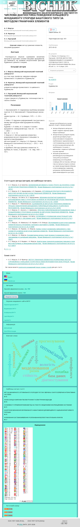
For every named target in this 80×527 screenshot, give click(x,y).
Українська (11, 281)
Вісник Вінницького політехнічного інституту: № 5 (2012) (41, 263)
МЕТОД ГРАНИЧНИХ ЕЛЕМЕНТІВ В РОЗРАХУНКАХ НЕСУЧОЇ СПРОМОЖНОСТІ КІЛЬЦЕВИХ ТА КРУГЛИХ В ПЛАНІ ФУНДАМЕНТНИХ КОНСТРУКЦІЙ (39, 261)
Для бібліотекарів (10, 331)
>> (10, 249)
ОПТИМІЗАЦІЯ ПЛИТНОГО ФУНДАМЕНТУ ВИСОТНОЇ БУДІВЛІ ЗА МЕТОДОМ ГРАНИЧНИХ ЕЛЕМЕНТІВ (40, 192)
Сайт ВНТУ (7, 320)
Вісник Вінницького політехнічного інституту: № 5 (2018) (41, 208)
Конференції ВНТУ (10, 312)
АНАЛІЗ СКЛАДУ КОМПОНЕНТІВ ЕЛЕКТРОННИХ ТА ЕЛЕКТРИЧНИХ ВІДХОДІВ (28, 400)
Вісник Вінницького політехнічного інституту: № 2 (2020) (41, 213)
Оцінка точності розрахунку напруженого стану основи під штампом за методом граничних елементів (39, 230)
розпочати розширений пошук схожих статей (35, 267)
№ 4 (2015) (22, 9)
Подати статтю (11, 297)
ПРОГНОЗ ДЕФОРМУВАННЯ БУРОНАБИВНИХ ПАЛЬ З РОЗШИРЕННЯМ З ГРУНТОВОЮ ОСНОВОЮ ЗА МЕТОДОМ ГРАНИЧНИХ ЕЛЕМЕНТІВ (42, 211)
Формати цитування (57, 70)
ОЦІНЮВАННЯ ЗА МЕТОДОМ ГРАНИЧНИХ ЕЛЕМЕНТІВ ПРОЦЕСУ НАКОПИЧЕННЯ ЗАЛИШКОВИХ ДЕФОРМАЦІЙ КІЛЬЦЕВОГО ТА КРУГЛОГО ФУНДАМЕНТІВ (39, 206)
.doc (25, 289)
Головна (6, 9)
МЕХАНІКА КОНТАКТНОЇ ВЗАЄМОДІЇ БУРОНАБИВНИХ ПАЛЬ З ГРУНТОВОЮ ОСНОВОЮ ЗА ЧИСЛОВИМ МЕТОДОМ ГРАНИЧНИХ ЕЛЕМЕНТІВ (40, 199)
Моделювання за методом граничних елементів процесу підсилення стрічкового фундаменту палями (41, 224)
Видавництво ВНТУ (10, 309)
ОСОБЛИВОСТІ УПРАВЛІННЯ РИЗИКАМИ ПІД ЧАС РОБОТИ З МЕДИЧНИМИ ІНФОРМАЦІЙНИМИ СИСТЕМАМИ (38, 405)
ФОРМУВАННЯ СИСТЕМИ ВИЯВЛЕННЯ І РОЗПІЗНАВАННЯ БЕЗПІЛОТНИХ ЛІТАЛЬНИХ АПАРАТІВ (33, 417)
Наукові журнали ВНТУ (11, 305)
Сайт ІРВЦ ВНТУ (9, 316)
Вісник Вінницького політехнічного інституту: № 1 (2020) (38, 202)
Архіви (14, 9)
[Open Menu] (4, 2)
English (10, 277)
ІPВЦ (21, 524)
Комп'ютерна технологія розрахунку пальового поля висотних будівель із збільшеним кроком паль (41, 242)
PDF (53, 30)
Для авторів (8, 328)
